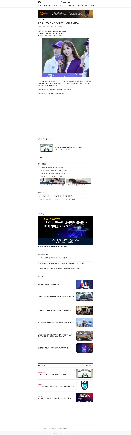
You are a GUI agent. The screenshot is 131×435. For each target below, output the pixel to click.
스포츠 (39, 19)
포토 (41, 157)
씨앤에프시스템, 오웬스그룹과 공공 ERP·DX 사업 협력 (68, 147)
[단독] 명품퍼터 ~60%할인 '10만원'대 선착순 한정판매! (53, 31)
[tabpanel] (65, 232)
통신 (61, 5)
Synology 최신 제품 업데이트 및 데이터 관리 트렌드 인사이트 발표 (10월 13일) (58, 199)
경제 (66, 5)
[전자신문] (65, 1)
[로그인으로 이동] (91, 2)
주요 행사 (41, 214)
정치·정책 (84, 5)
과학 (79, 5)
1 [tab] (86, 365)
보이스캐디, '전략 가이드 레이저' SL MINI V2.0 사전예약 (53, 258)
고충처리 (60, 428)
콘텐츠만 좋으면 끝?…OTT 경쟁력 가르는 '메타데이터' (53, 348)
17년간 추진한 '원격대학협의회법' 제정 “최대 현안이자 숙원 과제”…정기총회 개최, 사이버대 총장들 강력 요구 (55, 336)
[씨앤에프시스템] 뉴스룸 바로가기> (62, 149)
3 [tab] (89, 365)
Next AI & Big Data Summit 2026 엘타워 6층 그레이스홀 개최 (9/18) (55, 196)
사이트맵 (65, 428)
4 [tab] (90, 365)
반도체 (45, 5)
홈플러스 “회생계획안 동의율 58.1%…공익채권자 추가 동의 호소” (56, 296)
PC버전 (70, 428)
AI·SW (39, 5)
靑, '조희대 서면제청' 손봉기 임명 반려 (48, 284)
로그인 (40, 428)
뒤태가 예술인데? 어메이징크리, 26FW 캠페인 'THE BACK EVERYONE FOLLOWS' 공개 (61, 268)
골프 (44, 19)
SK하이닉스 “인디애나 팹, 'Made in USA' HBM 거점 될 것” (55, 310)
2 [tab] (87, 365)
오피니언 (91, 5)
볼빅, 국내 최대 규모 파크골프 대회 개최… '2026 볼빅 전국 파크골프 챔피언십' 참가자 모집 (62, 263)
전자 (50, 5)
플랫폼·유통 (72, 5)
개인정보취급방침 (52, 428)
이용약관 (45, 428)
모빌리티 (56, 5)
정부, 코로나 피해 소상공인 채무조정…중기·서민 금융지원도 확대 (56, 322)
